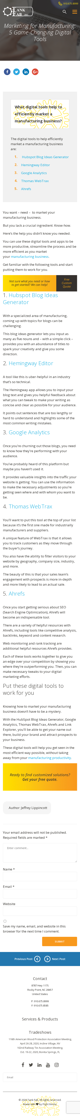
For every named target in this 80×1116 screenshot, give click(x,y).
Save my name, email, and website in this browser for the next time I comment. (34, 929)
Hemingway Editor (35, 165)
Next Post (58, 959)
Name (9, 869)
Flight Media (50, 1104)
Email (8, 886)
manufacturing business (30, 256)
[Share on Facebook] (7, 71)
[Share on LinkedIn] (26, 71)
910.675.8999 (70, 3)
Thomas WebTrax (35, 181)
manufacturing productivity (49, 757)
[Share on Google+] (35, 71)
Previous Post (24, 959)
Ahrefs (26, 189)
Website (9, 904)
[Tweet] (16, 71)
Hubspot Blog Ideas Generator (45, 157)
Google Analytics (34, 173)
